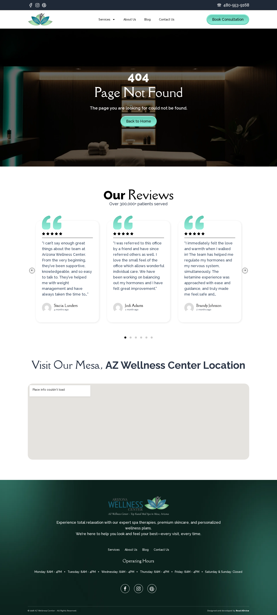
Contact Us (166, 19)
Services (104, 19)
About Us (129, 19)
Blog (147, 19)
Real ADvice (242, 611)
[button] (32, 270)
